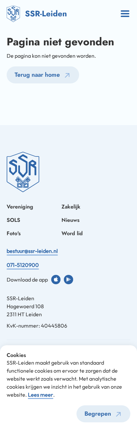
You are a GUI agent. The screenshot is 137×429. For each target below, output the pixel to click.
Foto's (14, 233)
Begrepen (97, 413)
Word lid (72, 233)
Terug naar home (37, 74)
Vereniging (20, 206)
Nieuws (70, 220)
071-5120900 (23, 265)
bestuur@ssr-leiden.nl (32, 251)
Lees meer (40, 394)
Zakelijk (71, 206)
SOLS (13, 220)
